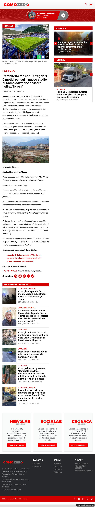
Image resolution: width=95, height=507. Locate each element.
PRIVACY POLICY (81, 464)
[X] (28, 276)
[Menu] (91, 4)
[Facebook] (20, 276)
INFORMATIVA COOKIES (80, 467)
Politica (31, 308)
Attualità (22, 289)
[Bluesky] (32, 276)
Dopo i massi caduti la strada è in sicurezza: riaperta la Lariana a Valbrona (32, 354)
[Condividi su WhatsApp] (39, 57)
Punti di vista (8, 71)
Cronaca (31, 289)
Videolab (58, 472)
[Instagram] (24, 276)
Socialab (58, 466)
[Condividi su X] (47, 57)
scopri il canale (17, 445)
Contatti (37, 466)
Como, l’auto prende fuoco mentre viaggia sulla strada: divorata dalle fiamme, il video (32, 295)
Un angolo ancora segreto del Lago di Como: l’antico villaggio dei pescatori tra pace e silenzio (72, 94)
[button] (47, 15)
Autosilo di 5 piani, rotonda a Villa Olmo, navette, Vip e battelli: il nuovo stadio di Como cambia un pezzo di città (23, 258)
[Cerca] (86, 5)
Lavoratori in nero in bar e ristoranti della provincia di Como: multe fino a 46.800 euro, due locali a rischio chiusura (31, 395)
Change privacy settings (85, 505)
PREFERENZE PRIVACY (84, 471)
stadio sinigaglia (26, 271)
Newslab (8, 26)
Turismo (69, 89)
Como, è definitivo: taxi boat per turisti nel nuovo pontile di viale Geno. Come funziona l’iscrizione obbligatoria (33, 336)
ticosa (38, 271)
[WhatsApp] (15, 276)
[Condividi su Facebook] (43, 57)
